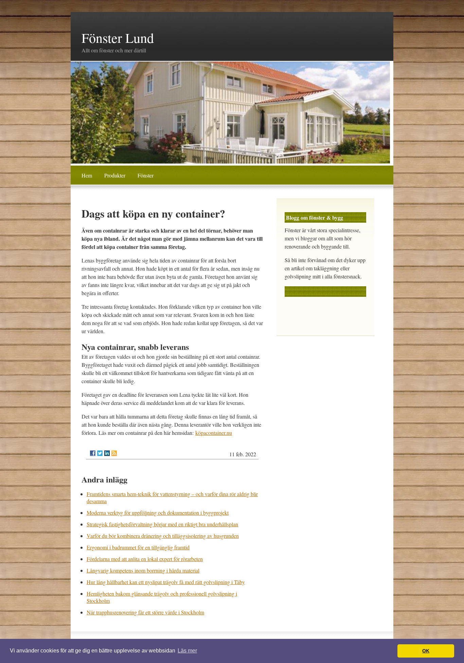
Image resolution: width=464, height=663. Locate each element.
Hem (87, 175)
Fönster (146, 175)
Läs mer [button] (187, 650)
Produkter (114, 175)
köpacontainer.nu (213, 432)
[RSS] (114, 453)
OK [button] (425, 650)
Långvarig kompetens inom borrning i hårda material (143, 570)
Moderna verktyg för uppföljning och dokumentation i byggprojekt (158, 512)
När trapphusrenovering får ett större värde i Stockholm (145, 612)
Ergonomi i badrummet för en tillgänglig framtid (138, 547)
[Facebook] (92, 453)
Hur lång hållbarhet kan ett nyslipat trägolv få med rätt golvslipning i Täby (166, 581)
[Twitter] (100, 453)
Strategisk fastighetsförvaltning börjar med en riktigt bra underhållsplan (162, 524)
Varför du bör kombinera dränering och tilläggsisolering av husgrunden (163, 535)
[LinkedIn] (107, 453)
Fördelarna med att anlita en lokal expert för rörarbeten (145, 558)
